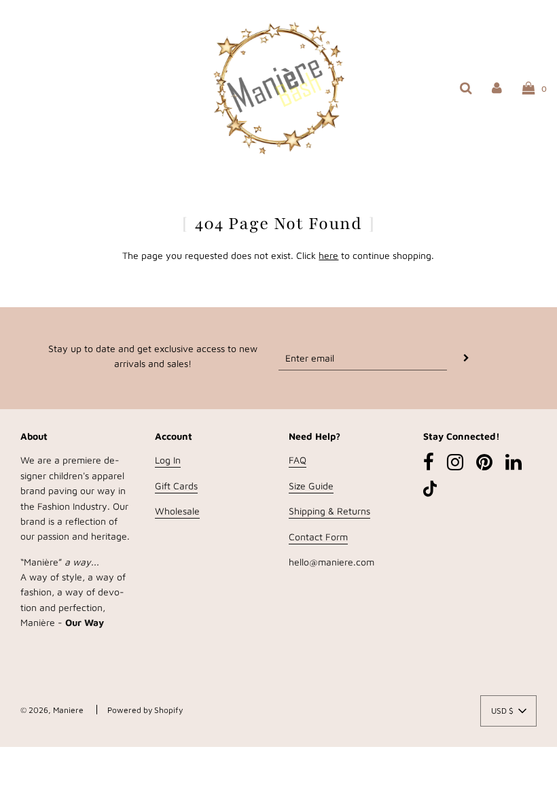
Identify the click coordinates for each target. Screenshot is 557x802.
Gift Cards (176, 485)
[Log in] (497, 87)
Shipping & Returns (329, 511)
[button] (508, 711)
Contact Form (318, 536)
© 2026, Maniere (52, 710)
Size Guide (311, 485)
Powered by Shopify (145, 710)
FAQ (297, 460)
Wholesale (177, 511)
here (328, 255)
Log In (168, 460)
